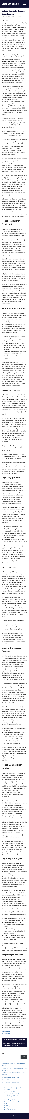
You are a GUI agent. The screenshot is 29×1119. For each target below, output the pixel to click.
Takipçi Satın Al (8, 1108)
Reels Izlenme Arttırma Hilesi (12, 1102)
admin (13, 17)
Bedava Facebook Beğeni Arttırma (13, 1088)
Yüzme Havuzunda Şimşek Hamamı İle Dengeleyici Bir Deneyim (14, 1040)
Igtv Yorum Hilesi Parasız (11, 1092)
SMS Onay (7, 1106)
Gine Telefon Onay (9, 1090)
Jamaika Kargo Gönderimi (11, 1096)
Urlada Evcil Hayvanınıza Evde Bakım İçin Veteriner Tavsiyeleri (13, 1044)
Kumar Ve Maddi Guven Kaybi (10, 1077)
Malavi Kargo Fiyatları (10, 1100)
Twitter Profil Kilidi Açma (11, 1110)
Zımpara (18, 17)
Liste (5, 1098)
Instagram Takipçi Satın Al (11, 1094)
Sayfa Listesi (8, 1104)
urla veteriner (6, 1033)
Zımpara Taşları (10, 3)
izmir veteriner (6, 1031)
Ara (3, 1053)
